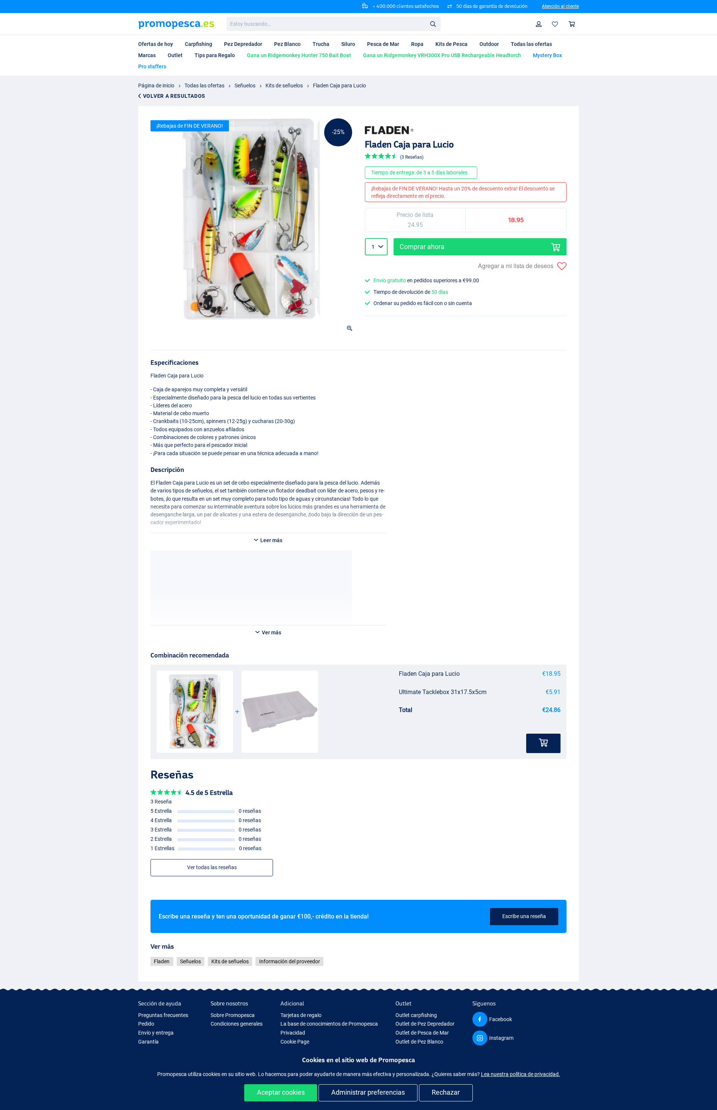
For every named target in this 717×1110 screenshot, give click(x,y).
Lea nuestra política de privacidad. (520, 1074)
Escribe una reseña (524, 916)
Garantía (148, 1042)
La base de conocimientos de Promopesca (329, 1024)
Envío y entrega (156, 1033)
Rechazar (446, 1092)
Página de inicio (156, 85)
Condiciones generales (237, 1024)
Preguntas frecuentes (163, 1015)
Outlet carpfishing (416, 1015)
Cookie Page (294, 1042)
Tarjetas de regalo (301, 1015)
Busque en (435, 25)
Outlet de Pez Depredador (424, 1024)
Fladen (162, 961)
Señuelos (245, 85)
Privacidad (292, 1033)
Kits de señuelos (284, 85)
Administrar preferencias (368, 1092)
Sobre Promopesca (233, 1015)
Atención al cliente (560, 6)
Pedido (146, 1024)
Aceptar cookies (281, 1092)
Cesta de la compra (572, 24)
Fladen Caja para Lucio (339, 85)
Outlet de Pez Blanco (419, 1042)
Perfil (539, 24)
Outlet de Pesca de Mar (422, 1033)
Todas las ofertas (204, 85)
